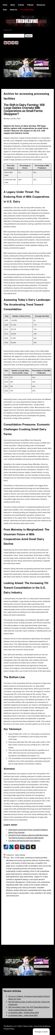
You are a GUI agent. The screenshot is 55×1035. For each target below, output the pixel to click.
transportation (24, 893)
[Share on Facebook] (6, 847)
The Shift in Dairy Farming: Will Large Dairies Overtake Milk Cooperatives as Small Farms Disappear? (24, 109)
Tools (5, 9)
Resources (41, 5)
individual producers (30, 874)
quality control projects (31, 885)
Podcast (30, 5)
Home (5, 5)
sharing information (29, 887)
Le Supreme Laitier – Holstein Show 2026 (23, 1012)
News (13, 5)
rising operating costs (13, 887)
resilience (44, 885)
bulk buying (15, 863)
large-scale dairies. (27, 876)
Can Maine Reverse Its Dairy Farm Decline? (24, 840)
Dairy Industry (20, 855)
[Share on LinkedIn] (22, 847)
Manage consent (41, 1032)
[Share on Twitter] (11, 847)
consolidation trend (35, 866)
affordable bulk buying (14, 860)
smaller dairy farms (20, 890)
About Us (13, 9)
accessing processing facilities (36, 857)
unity (32, 893)
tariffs (49, 890)
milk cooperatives (43, 882)
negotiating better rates (14, 885)
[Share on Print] (27, 847)
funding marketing (22, 871)
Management (20, 882)
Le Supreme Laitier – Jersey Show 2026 (23, 1015)
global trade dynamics (14, 874)
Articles (21, 5)
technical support (12, 893)
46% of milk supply (17, 857)
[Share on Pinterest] (17, 847)
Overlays (47, 909)
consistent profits (21, 866)
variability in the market (42, 893)
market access (31, 882)
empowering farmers (19, 868)
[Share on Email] (33, 847)
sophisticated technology (37, 890)
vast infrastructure (12, 895)
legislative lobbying (22, 879)
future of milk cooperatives (39, 871)
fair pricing (32, 868)
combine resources (27, 863)
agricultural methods (30, 860)
